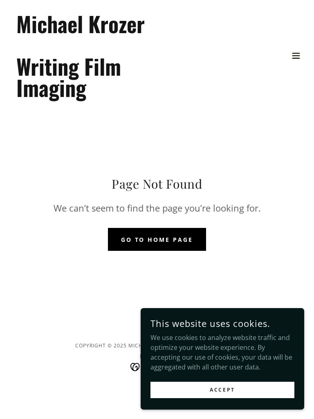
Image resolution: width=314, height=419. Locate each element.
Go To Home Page (157, 239)
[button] (296, 55)
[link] (80, 94)
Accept (222, 389)
